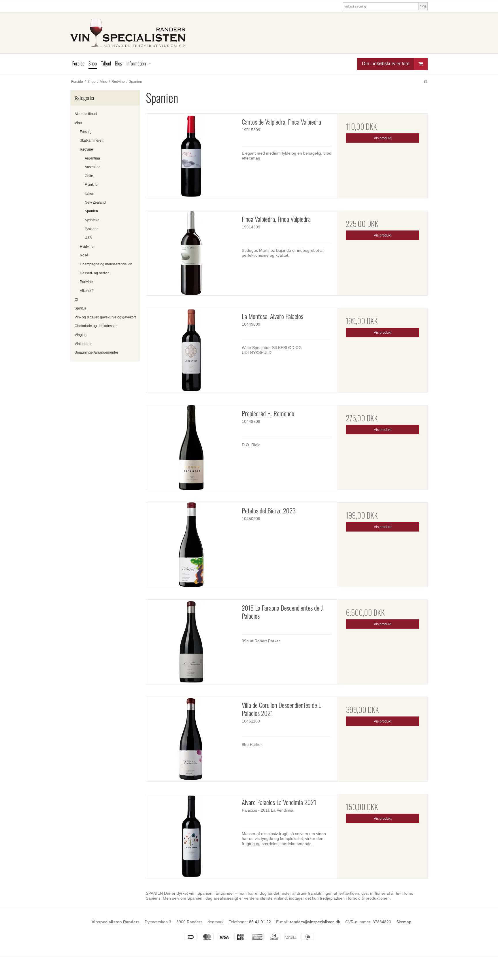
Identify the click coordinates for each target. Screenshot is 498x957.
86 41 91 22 (260, 922)
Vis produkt (382, 138)
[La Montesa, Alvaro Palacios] (191, 350)
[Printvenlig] (425, 82)
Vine (78, 123)
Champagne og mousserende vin (106, 264)
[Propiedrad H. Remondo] (191, 447)
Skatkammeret (91, 140)
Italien (89, 194)
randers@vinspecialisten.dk (315, 922)
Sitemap (403, 922)
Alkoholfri (87, 291)
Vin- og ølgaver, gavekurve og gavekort (105, 317)
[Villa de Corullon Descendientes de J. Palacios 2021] (191, 739)
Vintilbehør (83, 344)
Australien (93, 167)
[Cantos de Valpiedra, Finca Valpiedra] (191, 156)
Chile (89, 176)
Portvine (86, 282)
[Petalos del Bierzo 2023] (191, 544)
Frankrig (91, 185)
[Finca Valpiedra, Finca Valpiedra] (191, 253)
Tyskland (92, 229)
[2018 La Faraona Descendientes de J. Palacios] (191, 642)
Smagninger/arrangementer (96, 352)
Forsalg (86, 132)
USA (88, 238)
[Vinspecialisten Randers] (249, 33)
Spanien (91, 211)
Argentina (92, 158)
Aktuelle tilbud (86, 114)
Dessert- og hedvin (95, 273)
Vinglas (80, 335)
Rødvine (86, 149)
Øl (76, 300)
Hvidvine (87, 247)
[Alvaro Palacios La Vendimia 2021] (191, 836)
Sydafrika (92, 220)
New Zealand (95, 202)
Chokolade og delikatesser (96, 326)
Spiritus (80, 308)
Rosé (84, 255)
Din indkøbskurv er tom (385, 63)
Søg (423, 6)
